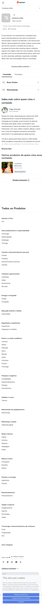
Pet (3, 222)
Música (4, 468)
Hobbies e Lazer (8, 397)
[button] (19, 82)
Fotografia (5, 302)
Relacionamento (7, 496)
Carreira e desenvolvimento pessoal (15, 252)
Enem (3, 351)
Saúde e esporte (8, 505)
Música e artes (7, 459)
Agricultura (5, 480)
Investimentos (6, 388)
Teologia (5, 243)
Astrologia (5, 234)
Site (3, 536)
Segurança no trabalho (9, 329)
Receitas (5, 286)
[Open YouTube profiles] (16, 562)
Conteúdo (7, 74)
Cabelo (4, 437)
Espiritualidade (7, 237)
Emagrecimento (7, 508)
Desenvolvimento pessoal (11, 262)
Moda (3, 450)
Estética (4, 440)
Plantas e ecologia (9, 477)
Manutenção (6, 413)
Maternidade (6, 314)
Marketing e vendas (9, 422)
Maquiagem (5, 446)
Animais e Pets (7, 218)
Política (4, 363)
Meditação (5, 240)
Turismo (4, 400)
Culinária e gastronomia (10, 274)
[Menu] (3, 2)
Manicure (5, 443)
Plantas (4, 483)
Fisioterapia (5, 514)
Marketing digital (7, 425)
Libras (4, 357)
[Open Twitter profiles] (7, 562)
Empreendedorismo (8, 382)
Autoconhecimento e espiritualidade (15, 231)
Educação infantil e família (11, 311)
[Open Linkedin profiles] (11, 562)
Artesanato (5, 462)
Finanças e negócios (9, 376)
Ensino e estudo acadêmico (12, 338)
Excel (3, 529)
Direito (4, 345)
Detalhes (18, 74)
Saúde (4, 517)
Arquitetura (5, 326)
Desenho (5, 465)
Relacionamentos (8, 492)
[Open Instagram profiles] (20, 562)
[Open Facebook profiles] (3, 562)
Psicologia (5, 367)
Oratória (4, 265)
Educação (5, 348)
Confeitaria (5, 277)
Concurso (5, 341)
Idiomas (4, 354)
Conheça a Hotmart (9, 568)
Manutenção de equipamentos (13, 409)
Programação (6, 533)
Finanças (4, 385)
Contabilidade (6, 379)
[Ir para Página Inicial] (21, 2)
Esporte (4, 511)
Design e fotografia (9, 295)
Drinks (4, 280)
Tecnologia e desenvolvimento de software (18, 526)
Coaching (5, 258)
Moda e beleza (7, 434)
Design (4, 299)
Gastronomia (6, 283)
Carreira (4, 255)
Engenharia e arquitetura (11, 323)
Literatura (5, 360)
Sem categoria (7, 545)
